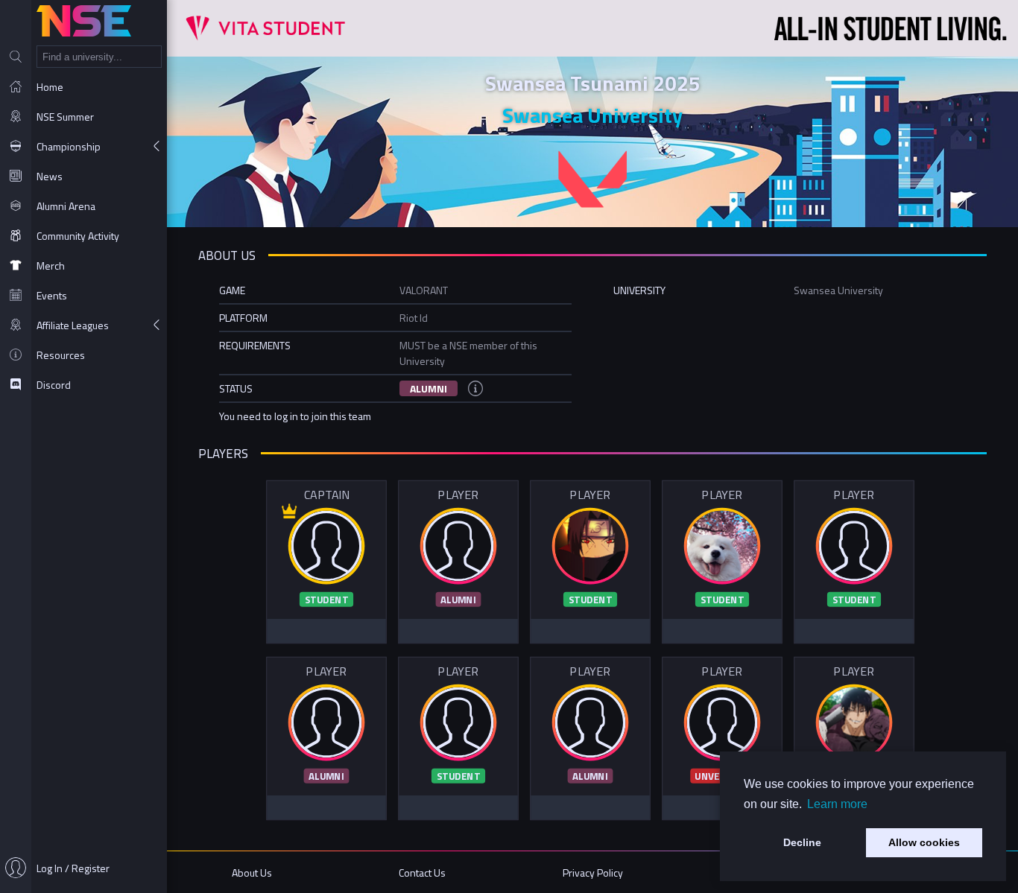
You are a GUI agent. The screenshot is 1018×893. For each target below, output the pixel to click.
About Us (252, 872)
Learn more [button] (837, 804)
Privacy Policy (593, 872)
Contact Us (422, 872)
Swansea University (592, 115)
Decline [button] (802, 842)
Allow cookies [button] (924, 842)
